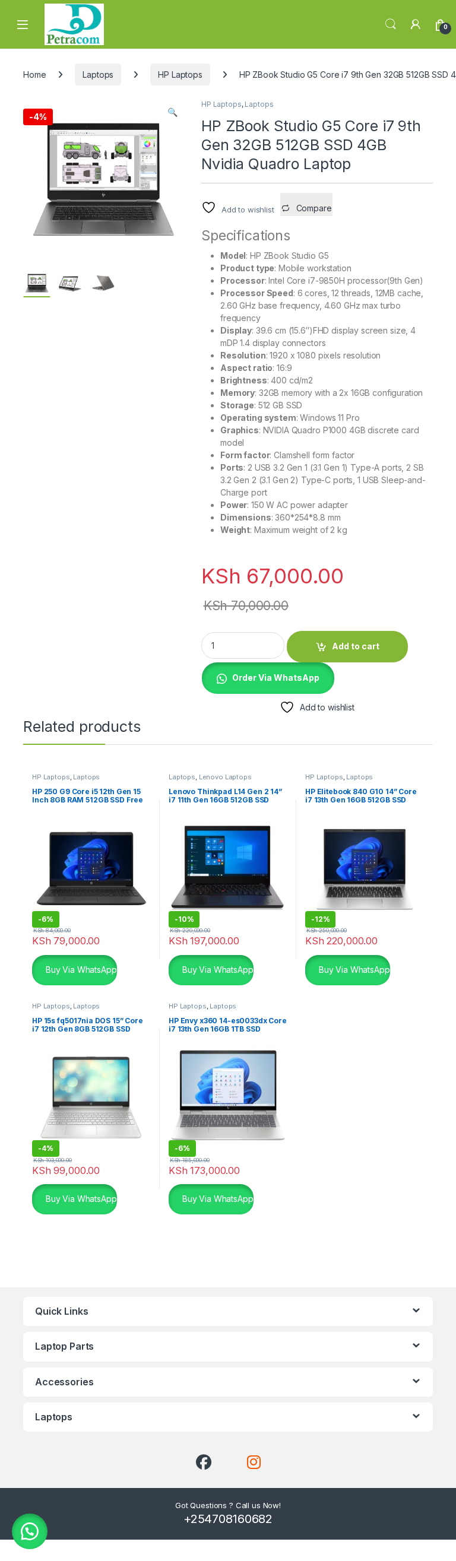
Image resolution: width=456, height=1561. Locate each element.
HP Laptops (180, 74)
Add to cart (355, 646)
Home (34, 74)
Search (390, 24)
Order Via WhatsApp (275, 677)
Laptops (98, 74)
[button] (172, 112)
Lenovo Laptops (225, 777)
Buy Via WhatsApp (80, 969)
